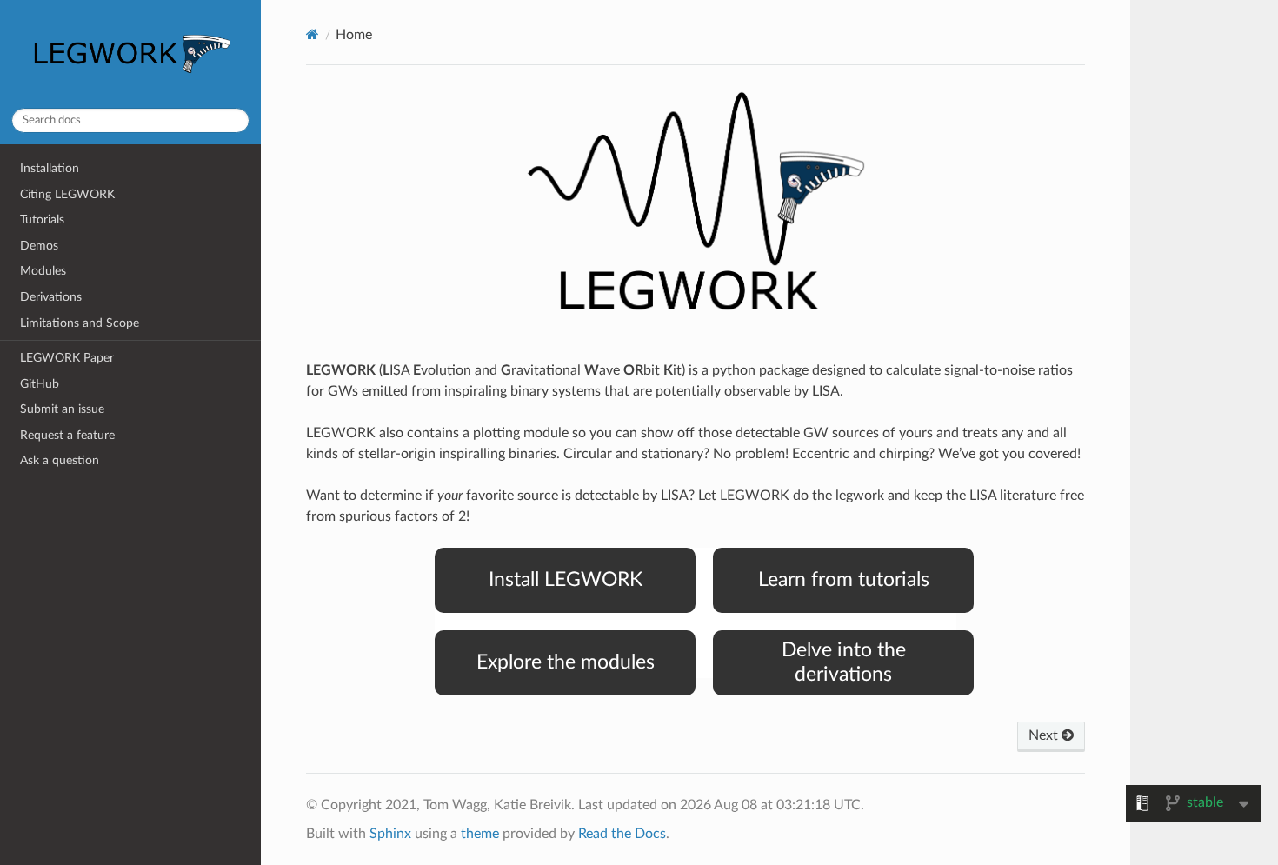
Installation (49, 168)
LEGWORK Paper (67, 357)
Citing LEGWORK (67, 194)
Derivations (51, 296)
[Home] (312, 34)
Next (1045, 735)
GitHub (39, 383)
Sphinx (390, 834)
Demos (39, 245)
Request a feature (67, 435)
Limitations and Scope (79, 322)
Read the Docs (622, 834)
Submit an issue (62, 409)
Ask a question (59, 460)
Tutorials (42, 219)
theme (480, 834)
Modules (43, 270)
